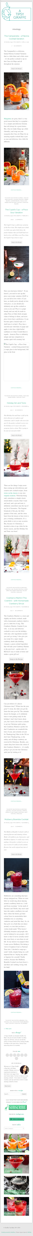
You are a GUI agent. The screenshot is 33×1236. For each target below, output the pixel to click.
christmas (19, 590)
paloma (16, 204)
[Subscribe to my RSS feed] (16, 1058)
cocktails (19, 202)
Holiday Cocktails (19, 199)
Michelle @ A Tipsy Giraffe (13, 42)
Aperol (21, 198)
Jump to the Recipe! (16, 68)
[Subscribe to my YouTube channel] (25, 1055)
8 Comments (18, 826)
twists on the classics (11, 493)
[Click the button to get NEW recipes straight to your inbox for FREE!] (16, 1110)
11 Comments (18, 219)
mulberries (24, 1023)
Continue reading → (16, 190)
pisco (23, 397)
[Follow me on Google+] (14, 1055)
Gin (12, 589)
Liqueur (14, 1022)
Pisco (24, 395)
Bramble (22, 1020)
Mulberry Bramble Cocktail (16, 819)
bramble (26, 1022)
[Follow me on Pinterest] (18, 1055)
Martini (25, 810)
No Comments (17, 46)
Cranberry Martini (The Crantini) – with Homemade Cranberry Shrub (16, 601)
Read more (7, 1086)
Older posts (7, 1028)
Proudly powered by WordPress (8, 1232)
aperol (14, 397)
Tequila (22, 201)
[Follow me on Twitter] (11, 1055)
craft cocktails (10, 1023)
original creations (9, 495)
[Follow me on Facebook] (7, 1055)
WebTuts (29, 1232)
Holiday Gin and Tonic (16, 403)
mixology (25, 202)
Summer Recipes (15, 201)
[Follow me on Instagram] (22, 1055)
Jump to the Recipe (16, 242)
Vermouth (8, 812)
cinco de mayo (12, 202)
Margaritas (7, 118)
